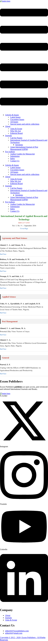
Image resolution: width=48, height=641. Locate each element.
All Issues (14, 122)
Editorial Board (16, 133)
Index (12, 158)
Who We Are (15, 131)
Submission (15, 156)
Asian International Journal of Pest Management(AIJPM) (24, 148)
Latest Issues (15, 117)
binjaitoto (19, 145)
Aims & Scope (16, 129)
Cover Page (24, 228)
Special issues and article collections (24, 124)
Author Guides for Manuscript (22, 154)
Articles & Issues (12, 115)
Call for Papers (16, 138)
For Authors (10, 152)
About (7, 126)
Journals (8, 135)
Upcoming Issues (17, 119)
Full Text (3, 254)
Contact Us (14, 161)
